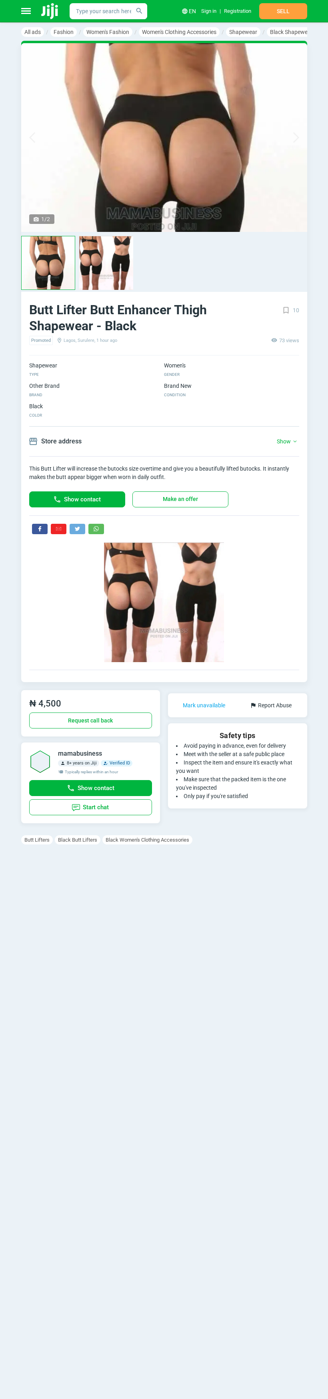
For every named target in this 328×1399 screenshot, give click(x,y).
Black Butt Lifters (77, 840)
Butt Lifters (37, 840)
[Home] (50, 11)
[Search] (139, 11)
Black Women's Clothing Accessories (147, 840)
